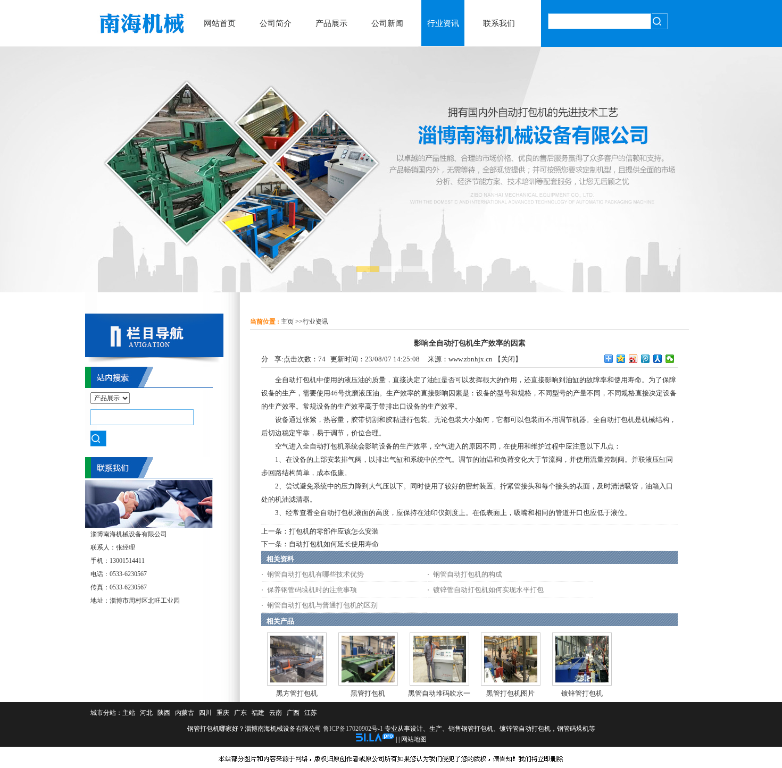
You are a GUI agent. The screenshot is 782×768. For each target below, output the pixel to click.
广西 (293, 712)
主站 (128, 712)
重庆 (223, 712)
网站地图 (414, 739)
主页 (287, 321)
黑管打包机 (368, 693)
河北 (146, 712)
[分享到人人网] (657, 359)
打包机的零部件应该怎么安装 (334, 531)
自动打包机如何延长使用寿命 (334, 544)
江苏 (310, 712)
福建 (258, 712)
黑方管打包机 (297, 693)
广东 (240, 712)
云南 (275, 712)
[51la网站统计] (375, 739)
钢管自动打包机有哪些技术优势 (315, 574)
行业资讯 (315, 321)
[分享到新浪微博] (633, 359)
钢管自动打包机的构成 (467, 574)
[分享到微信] (670, 359)
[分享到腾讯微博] (645, 359)
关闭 (508, 359)
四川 (205, 712)
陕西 (163, 712)
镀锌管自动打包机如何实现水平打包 (488, 590)
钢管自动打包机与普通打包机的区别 (322, 605)
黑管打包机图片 (510, 693)
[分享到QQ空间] (621, 359)
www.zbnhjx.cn (470, 359)
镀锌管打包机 (582, 693)
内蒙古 (184, 712)
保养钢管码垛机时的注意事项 (312, 590)
